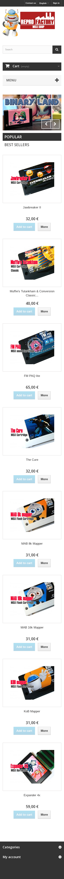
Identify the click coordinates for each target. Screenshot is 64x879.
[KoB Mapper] (32, 683)
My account (12, 857)
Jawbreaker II (32, 207)
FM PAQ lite (32, 376)
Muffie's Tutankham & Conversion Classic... (32, 293)
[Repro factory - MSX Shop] (32, 23)
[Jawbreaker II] (32, 179)
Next (55, 124)
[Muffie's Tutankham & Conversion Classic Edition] (32, 263)
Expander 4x (32, 795)
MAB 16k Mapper (32, 627)
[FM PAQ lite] (32, 347)
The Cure (32, 459)
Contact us (31, 3)
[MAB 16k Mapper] (32, 599)
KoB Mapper (32, 711)
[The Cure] (32, 431)
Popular (13, 136)
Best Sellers (16, 144)
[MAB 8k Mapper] (32, 515)
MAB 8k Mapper (32, 543)
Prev (46, 124)
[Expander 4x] (32, 766)
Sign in (56, 3)
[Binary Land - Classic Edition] (32, 112)
